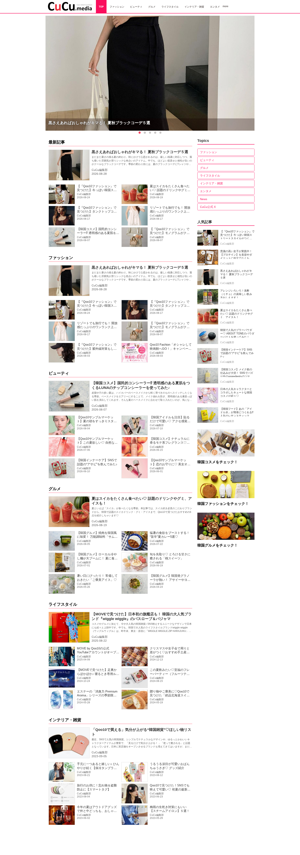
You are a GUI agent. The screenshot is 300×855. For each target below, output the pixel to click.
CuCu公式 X (208, 206)
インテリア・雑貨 (65, 720)
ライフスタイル (63, 604)
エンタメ (205, 191)
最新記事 (57, 142)
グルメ (55, 489)
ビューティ (59, 373)
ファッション (61, 257)
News (203, 199)
